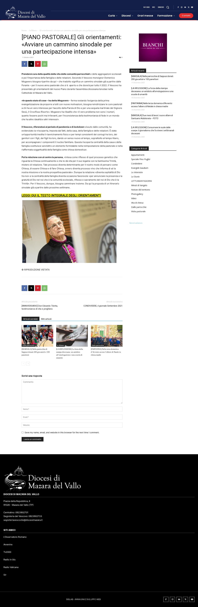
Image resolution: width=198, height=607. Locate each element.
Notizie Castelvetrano (135, 223)
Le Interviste (137, 172)
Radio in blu (9, 559)
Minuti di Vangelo (139, 185)
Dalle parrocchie (28, 345)
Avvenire (7, 544)
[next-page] (28, 363)
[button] (167, 7)
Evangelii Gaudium (139, 168)
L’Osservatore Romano (15, 537)
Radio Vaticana (10, 567)
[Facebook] (178, 7)
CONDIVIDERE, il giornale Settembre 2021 (102, 306)
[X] (188, 7)
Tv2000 (7, 552)
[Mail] (185, 7)
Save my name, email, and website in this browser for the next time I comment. (62, 432)
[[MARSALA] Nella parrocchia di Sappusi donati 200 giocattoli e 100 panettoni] (37, 336)
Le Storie (135, 176)
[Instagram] (181, 7)
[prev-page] (23, 363)
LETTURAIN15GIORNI (141, 181)
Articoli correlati (30, 319)
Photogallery (137, 194)
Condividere (136, 163)
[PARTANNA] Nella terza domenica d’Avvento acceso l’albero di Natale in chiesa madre (106, 352)
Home (24, 30)
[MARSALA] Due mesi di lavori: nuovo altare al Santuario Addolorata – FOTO (152, 117)
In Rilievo (33, 30)
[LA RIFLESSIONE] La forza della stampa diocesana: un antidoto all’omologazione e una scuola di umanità (152, 91)
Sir (4, 574)
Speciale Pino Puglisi (140, 159)
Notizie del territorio (140, 189)
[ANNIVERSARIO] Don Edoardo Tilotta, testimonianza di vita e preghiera (40, 307)
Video (133, 198)
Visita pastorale (138, 211)
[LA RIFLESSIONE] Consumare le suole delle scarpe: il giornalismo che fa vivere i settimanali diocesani (152, 130)
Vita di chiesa (137, 202)
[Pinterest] (38, 64)
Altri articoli (46, 319)
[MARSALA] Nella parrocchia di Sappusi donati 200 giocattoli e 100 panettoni (36, 352)
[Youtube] (192, 7)
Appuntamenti (137, 154)
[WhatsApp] (44, 64)
